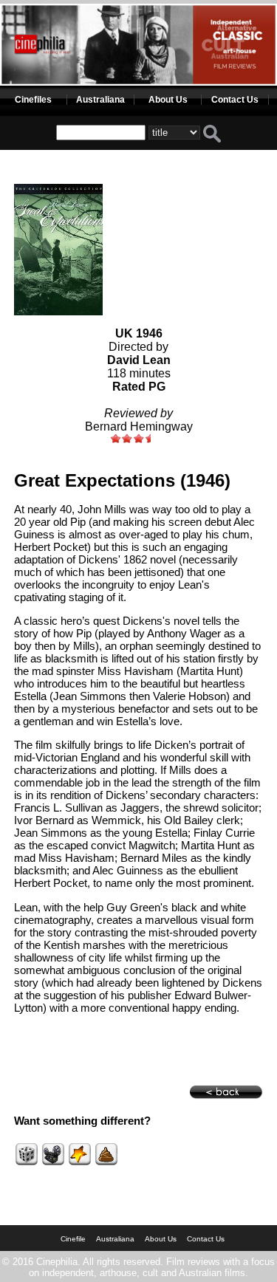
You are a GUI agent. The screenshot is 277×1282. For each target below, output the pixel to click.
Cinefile (73, 1239)
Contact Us (235, 100)
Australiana (100, 100)
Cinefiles (33, 100)
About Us (168, 100)
